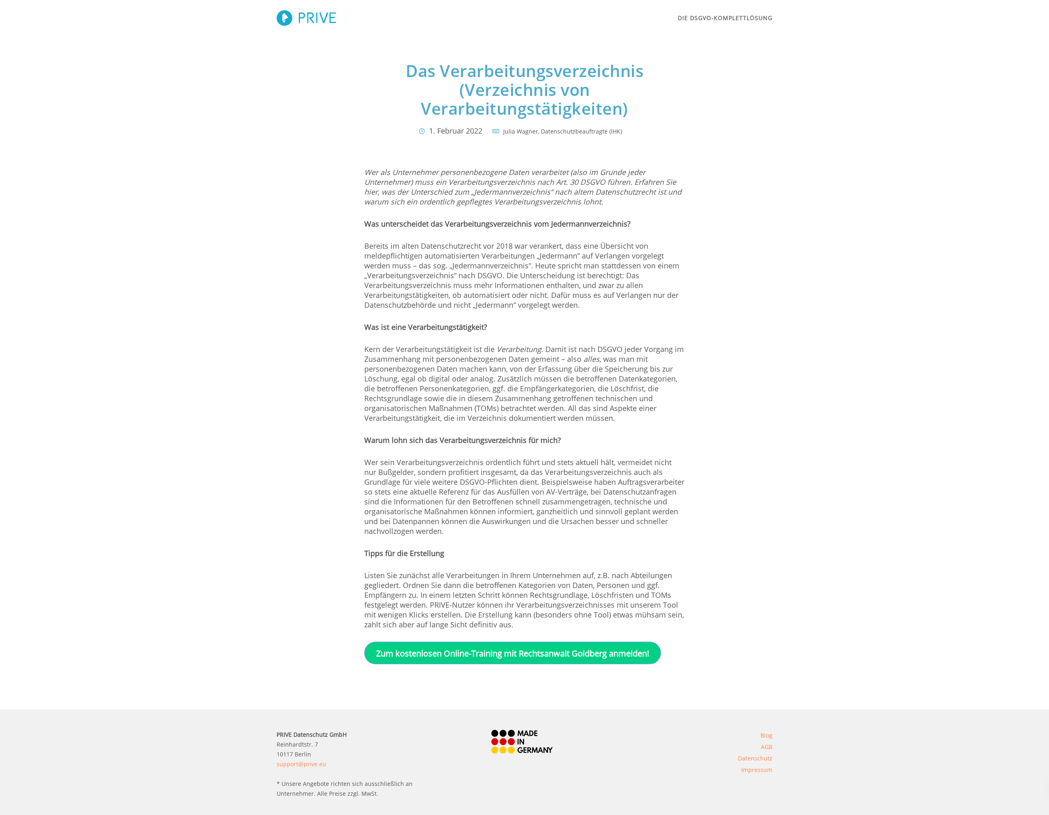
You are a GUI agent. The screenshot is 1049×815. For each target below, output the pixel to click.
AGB (766, 747)
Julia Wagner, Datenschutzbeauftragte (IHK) (562, 131)
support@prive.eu (301, 764)
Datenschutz (755, 758)
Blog (766, 735)
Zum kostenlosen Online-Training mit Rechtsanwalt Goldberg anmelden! (512, 653)
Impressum (756, 770)
